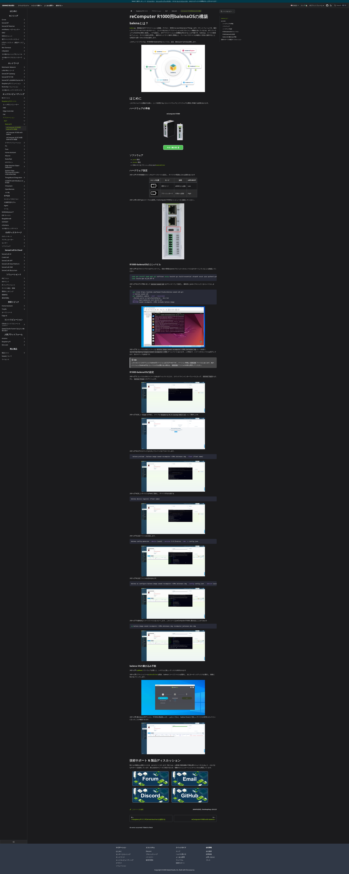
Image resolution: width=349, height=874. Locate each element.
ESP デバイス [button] (6, 215)
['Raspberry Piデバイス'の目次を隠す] (24, 101)
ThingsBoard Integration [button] (13, 178)
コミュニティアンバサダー (163, 1)
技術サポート (180, 863)
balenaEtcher (160, 165)
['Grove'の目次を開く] (24, 19)
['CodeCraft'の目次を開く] (24, 257)
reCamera (5, 225)
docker (135, 162)
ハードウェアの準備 (228, 23)
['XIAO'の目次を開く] (24, 32)
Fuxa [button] (6, 149)
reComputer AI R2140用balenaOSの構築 (14, 138)
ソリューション (12, 274)
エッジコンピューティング (13, 94)
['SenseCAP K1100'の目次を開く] (24, 77)
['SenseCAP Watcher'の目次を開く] (24, 26)
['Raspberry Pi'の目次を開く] (24, 341)
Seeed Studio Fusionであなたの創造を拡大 (13, 329)
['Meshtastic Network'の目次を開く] (24, 67)
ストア (178, 851)
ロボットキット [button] (7, 236)
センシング (13, 15)
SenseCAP (5, 23)
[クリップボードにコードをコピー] (214, 276)
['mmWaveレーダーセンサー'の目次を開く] (24, 29)
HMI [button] (4, 108)
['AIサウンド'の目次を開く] (24, 281)
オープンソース (7, 312)
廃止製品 (13, 349)
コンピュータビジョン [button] (11, 199)
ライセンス (5, 359)
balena (132, 28)
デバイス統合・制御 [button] (8, 288)
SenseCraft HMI (7, 267)
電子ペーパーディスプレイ (10, 39)
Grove (4, 20)
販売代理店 (149, 860)
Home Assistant (7, 306)
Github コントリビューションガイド (11, 324)
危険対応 (5, 295)
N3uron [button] (7, 156)
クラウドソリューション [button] (13, 143)
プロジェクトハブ (152, 854)
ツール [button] (6, 209)
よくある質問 (180, 857)
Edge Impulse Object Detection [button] (12, 166)
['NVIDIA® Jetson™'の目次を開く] (24, 212)
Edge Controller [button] (8, 111)
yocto (134, 160)
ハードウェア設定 (227, 29)
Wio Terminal (6, 48)
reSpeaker (5, 51)
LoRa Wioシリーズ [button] (8, 70)
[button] (294, 5)
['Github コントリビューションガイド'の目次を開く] (24, 324)
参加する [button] (58, 5)
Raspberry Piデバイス (9, 101)
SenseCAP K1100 (7, 77)
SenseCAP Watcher (8, 26)
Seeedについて (7, 356)
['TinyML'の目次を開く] (24, 309)
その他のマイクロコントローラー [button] (12, 58)
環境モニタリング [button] (7, 291)
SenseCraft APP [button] (7, 261)
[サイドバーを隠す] (13, 842)
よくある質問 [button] (48, 5)
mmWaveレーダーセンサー (11, 29)
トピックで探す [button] (36, 5)
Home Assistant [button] (10, 152)
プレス (208, 860)
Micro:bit (5, 345)
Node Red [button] (8, 159)
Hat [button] (4, 114)
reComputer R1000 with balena (14, 133)
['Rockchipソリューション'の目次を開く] (24, 86)
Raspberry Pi (6, 342)
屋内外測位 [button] (5, 298)
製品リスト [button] (5, 353)
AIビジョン (5, 278)
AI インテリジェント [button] (8, 285)
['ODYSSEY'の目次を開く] (24, 221)
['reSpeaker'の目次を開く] (24, 50)
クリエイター (151, 1)
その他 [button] (7, 192)
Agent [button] (6, 206)
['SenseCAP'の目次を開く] (24, 22)
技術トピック (13, 302)
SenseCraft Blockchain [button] (9, 270)
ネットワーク (13, 63)
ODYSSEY (5, 222)
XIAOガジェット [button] (7, 36)
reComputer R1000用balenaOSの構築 (13, 128)
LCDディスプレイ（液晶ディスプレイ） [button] (12, 43)
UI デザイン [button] (9, 162)
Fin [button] (6, 146)
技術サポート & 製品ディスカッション (231, 39)
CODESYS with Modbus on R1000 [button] (14, 182)
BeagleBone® (6, 219)
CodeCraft (5, 257)
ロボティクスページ (13, 232)
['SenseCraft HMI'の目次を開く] (24, 267)
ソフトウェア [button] (6, 246)
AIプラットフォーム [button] (315, 5)
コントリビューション (13, 319)
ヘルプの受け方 (181, 854)
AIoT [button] (5, 121)
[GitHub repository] (327, 5)
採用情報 (209, 854)
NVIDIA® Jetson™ (8, 212)
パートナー (149, 857)
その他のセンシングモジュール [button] (12, 54)
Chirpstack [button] (8, 186)
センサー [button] (5, 243)
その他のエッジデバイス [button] (10, 228)
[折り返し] (211, 276)
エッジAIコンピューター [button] (11, 104)
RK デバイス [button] (6, 98)
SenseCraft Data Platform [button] (10, 264)
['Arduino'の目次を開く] (24, 338)
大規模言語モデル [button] (10, 202)
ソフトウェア (226, 26)
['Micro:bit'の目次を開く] (24, 344)
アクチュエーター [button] (7, 240)
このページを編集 (138, 809)
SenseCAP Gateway (8, 74)
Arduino (4, 338)
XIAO (3, 33)
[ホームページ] (131, 11)
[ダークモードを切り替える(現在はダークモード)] (330, 5)
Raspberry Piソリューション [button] (11, 84)
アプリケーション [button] (9, 118)
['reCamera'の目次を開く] (24, 225)
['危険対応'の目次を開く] (24, 294)
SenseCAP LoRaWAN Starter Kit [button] (12, 80)
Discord (148, 851)
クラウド (119, 863)
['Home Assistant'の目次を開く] (24, 305)
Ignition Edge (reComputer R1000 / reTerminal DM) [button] (12, 172)
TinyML (4, 309)
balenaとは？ (224, 18)
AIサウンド (5, 282)
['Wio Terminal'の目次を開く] (24, 47)
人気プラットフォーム (13, 334)
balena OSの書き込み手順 (229, 37)
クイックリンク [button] (23, 5)
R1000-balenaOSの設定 (229, 34)
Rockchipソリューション (10, 87)
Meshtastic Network (9, 67)
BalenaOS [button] (8, 124)
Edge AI (4, 316)
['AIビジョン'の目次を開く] (24, 278)
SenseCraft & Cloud (13, 250)
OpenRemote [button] (9, 189)
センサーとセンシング (123, 854)
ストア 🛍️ (304, 5)
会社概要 (209, 851)
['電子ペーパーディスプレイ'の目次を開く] (24, 39)
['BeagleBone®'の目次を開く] (24, 218)
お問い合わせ (210, 857)
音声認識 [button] (7, 196)
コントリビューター (182, 1)
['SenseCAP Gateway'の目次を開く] (24, 73)
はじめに (13, 11)
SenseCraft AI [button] (6, 254)
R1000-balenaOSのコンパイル (230, 31)
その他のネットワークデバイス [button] (12, 90)
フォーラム (179, 860)
